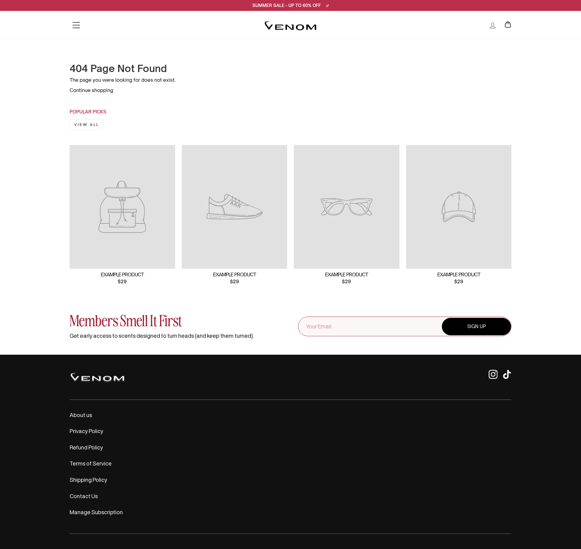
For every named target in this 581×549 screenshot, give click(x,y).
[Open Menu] (76, 25)
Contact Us (84, 496)
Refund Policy (86, 447)
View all (86, 124)
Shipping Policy (88, 479)
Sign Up (476, 326)
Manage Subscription (96, 512)
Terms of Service (91, 463)
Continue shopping (91, 90)
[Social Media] (492, 377)
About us (81, 415)
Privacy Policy (86, 431)
